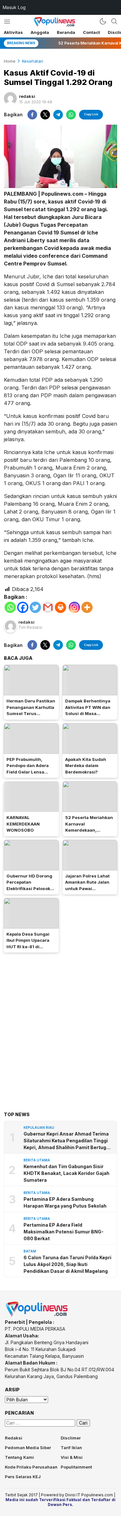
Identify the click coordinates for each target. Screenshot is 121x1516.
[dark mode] (102, 21)
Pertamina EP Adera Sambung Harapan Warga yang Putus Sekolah (65, 1202)
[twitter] (45, 114)
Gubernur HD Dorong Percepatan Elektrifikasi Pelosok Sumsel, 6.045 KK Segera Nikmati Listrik (30, 888)
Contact (91, 32)
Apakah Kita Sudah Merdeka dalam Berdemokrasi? (85, 765)
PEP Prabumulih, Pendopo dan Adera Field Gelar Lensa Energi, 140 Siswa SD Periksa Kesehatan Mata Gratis (29, 775)
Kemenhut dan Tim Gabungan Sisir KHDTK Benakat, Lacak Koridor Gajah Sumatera (66, 1173)
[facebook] (32, 114)
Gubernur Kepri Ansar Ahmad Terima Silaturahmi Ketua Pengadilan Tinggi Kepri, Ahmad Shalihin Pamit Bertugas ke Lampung (68, 1141)
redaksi (27, 96)
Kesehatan (32, 61)
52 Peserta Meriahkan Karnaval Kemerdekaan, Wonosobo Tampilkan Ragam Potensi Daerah (89, 830)
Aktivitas (13, 32)
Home (9, 61)
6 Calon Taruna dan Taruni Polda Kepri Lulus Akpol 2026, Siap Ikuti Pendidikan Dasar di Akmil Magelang (67, 1264)
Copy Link (91, 114)
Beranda (66, 32)
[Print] (60, 607)
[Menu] (7, 21)
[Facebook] (22, 607)
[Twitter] (35, 607)
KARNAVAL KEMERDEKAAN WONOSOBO (23, 824)
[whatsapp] (71, 114)
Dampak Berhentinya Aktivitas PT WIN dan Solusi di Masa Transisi (87, 710)
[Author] (10, 98)
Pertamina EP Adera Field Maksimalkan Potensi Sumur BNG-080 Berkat (64, 1231)
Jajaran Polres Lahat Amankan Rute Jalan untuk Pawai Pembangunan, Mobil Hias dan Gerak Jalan (88, 888)
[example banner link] (37, 1315)
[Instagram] (74, 607)
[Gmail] (48, 607)
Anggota (40, 32)
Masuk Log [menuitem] (14, 7)
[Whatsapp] (10, 607)
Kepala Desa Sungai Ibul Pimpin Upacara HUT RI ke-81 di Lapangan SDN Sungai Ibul (30, 946)
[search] (114, 21)
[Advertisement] (60, 1023)
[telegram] (58, 114)
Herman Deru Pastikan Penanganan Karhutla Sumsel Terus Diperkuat (30, 710)
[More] (87, 607)
